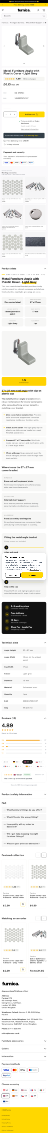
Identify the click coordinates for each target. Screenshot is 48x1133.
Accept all (32, 575)
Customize (13, 575)
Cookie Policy (35, 570)
